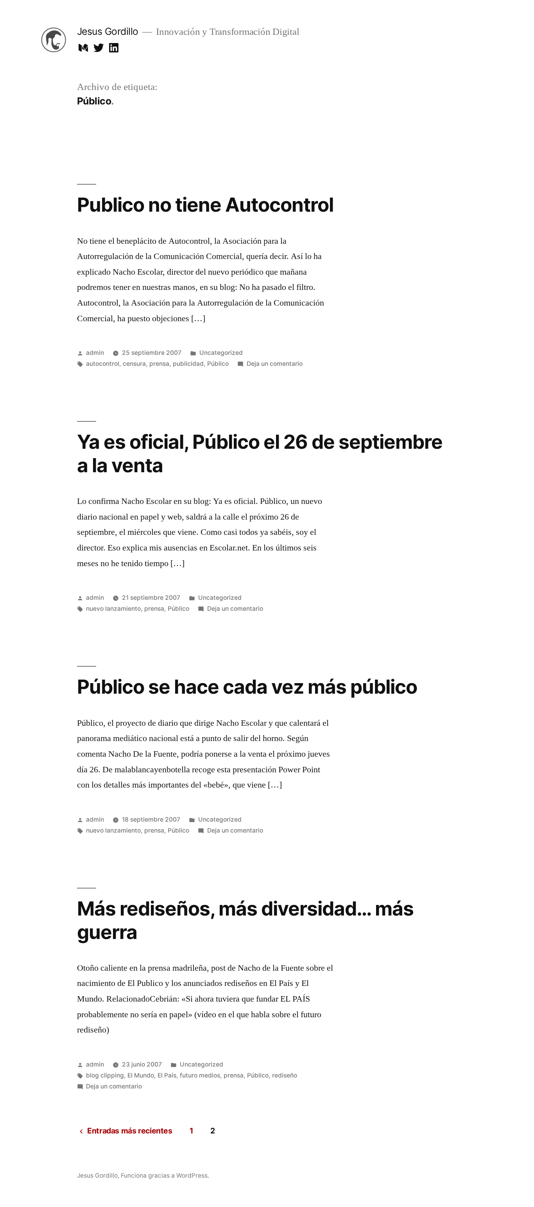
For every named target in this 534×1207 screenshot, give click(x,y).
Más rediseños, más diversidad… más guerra (245, 920)
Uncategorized (221, 352)
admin (95, 352)
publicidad (188, 363)
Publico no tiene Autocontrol (205, 204)
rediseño (284, 1075)
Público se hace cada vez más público (247, 686)
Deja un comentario (275, 363)
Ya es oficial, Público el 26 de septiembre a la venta (260, 453)
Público (218, 363)
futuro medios (200, 1075)
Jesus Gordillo (107, 31)
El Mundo (140, 1075)
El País (167, 1075)
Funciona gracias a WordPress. (165, 1175)
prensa (159, 363)
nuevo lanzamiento (113, 608)
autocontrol (102, 363)
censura (134, 363)
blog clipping (105, 1075)
